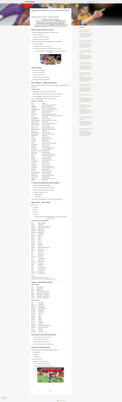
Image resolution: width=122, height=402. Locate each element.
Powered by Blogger (61, 400)
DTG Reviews (29, 1)
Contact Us (4, 398)
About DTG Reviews (5, 397)
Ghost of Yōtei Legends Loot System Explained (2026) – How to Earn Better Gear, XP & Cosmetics (85, 106)
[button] (31, 13)
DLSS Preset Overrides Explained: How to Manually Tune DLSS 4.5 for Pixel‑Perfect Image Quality (85, 118)
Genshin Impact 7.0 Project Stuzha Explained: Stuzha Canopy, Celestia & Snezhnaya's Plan (85, 74)
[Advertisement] (76, 41)
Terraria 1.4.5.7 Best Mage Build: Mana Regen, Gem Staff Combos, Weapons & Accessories (85, 52)
